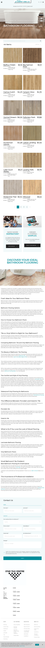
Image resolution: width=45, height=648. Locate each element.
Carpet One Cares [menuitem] (36, 629)
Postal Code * (6, 533)
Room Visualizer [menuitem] (17, 624)
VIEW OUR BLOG (11, 246)
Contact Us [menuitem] (36, 631)
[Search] (40, 41)
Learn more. (22, 646)
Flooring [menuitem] (5, 624)
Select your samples (31, 245)
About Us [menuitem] (36, 624)
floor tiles (18, 467)
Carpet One (5, 20)
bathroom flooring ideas (10, 371)
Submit (22, 558)
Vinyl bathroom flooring (38, 395)
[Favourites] (41, 2)
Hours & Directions (5, 598)
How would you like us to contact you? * (11, 519)
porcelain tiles (38, 379)
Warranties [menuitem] (26, 633)
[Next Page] (30, 207)
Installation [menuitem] (26, 635)
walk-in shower (34, 470)
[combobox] (21, 41)
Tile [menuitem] (4, 634)
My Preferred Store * (27, 533)
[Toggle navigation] (1, 2)
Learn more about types (18, 356)
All (15, 20)
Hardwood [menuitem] (5, 628)
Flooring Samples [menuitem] (15, 627)
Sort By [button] (37, 44)
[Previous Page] (15, 207)
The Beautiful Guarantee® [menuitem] (26, 631)
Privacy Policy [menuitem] (37, 637)
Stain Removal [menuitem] (27, 624)
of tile (25, 356)
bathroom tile (22, 355)
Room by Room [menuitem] (37, 626)
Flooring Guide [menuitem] (27, 628)
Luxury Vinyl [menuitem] (5, 626)
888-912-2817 (30, 6)
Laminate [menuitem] (5, 632)
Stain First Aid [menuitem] (26, 626)
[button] (39, 2)
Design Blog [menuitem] (16, 635)
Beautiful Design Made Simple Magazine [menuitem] (16, 631)
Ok (37, 644)
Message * (5, 540)
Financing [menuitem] (5, 638)
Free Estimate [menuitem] (6, 636)
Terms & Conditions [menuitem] (36, 634)
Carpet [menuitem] (4, 630)
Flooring (11, 20)
